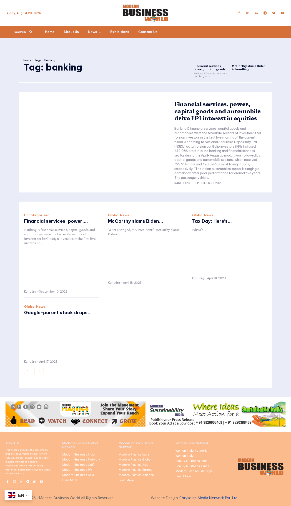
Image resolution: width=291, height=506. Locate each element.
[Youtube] (282, 13)
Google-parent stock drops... (58, 312)
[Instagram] (248, 13)
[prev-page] (28, 371)
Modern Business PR (77, 469)
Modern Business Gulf (78, 464)
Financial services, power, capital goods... (211, 67)
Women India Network (191, 450)
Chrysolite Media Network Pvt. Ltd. (208, 497)
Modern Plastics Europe (136, 469)
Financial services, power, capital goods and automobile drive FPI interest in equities (217, 111)
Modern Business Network (81, 459)
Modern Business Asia (78, 475)
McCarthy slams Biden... (135, 221)
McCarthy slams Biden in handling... (249, 67)
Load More (70, 480)
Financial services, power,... (56, 221)
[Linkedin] (256, 13)
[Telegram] (265, 13)
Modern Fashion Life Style (194, 471)
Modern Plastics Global (135, 459)
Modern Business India (78, 454)
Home (27, 60)
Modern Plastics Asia (133, 464)
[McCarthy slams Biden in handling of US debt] (250, 57)
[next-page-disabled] (39, 371)
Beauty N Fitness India (191, 461)
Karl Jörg (182, 183)
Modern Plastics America (136, 475)
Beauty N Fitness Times (192, 466)
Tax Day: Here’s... (212, 221)
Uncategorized (37, 215)
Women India (184, 455)
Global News (118, 215)
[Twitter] (274, 13)
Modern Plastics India (134, 454)
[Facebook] (239, 13)
